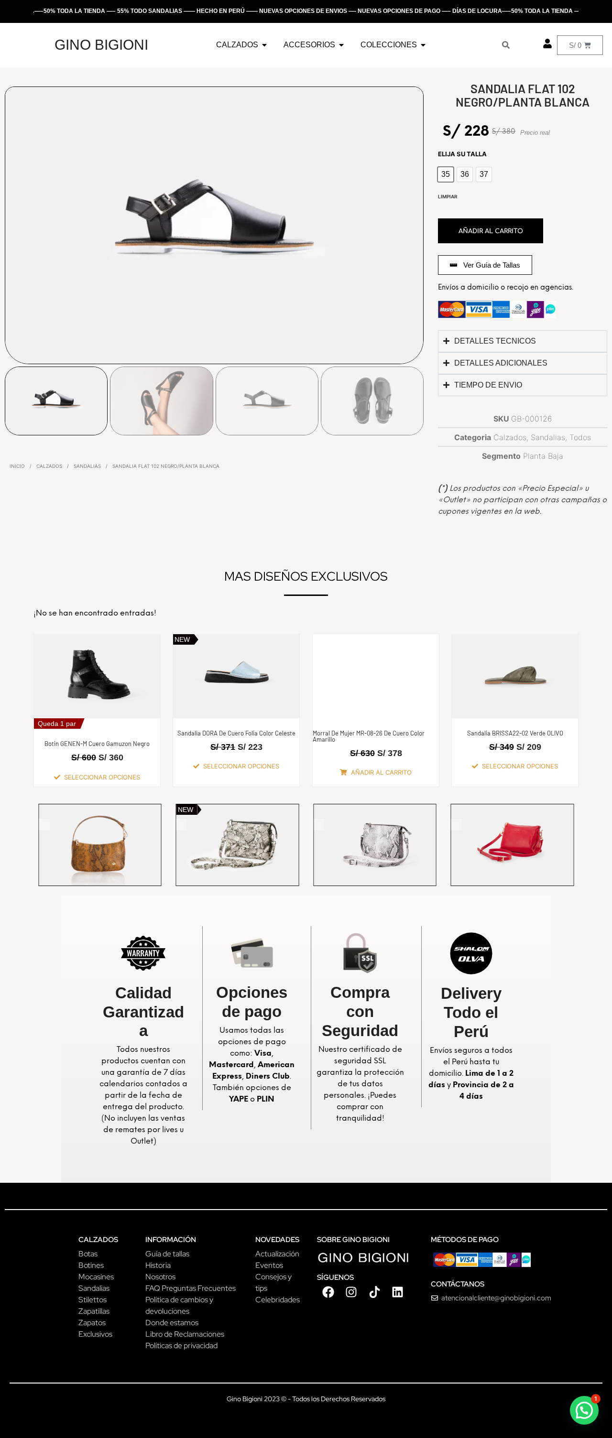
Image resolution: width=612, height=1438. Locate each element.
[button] (584, 1410)
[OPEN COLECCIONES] (423, 45)
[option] (445, 174)
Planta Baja (543, 456)
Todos (580, 437)
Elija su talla (462, 154)
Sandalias (87, 466)
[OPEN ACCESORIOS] (341, 45)
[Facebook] (328, 1292)
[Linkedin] (397, 1292)
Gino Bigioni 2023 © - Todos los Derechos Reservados (306, 1399)
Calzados (49, 466)
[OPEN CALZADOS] (264, 45)
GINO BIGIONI (101, 45)
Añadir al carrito (491, 231)
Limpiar (448, 196)
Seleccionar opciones (102, 777)
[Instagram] (351, 1292)
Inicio (17, 466)
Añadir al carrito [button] (381, 772)
